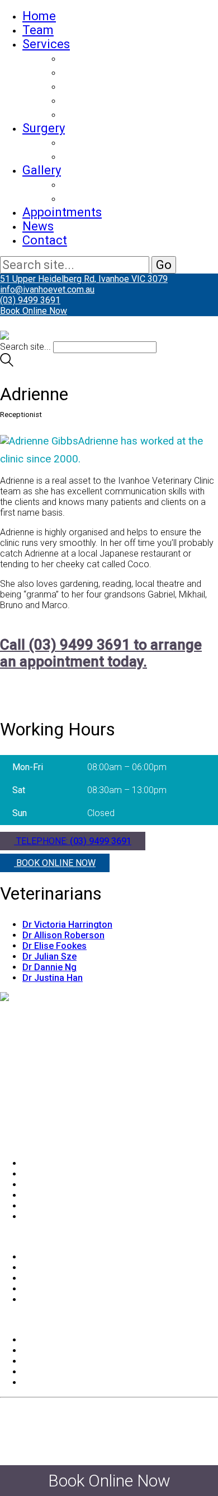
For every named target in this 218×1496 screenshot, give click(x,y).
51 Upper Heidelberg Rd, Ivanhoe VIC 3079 (84, 279)
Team (38, 30)
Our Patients (96, 184)
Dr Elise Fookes (54, 946)
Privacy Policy (50, 1361)
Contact (44, 240)
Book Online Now (33, 310)
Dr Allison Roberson (63, 935)
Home (39, 16)
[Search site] (6, 363)
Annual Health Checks (122, 72)
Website (59, 1442)
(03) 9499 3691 (30, 300)
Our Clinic (88, 198)
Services (46, 44)
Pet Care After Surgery (123, 156)
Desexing (87, 114)
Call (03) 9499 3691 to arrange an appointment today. (101, 653)
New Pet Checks (106, 58)
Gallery (41, 170)
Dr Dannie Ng (49, 967)
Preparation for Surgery (126, 142)
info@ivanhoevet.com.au (47, 289)
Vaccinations (98, 100)
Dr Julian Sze (49, 956)
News (38, 226)
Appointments (62, 212)
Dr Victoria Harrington (67, 924)
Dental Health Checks (121, 86)
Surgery (43, 128)
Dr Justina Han (52, 977)
